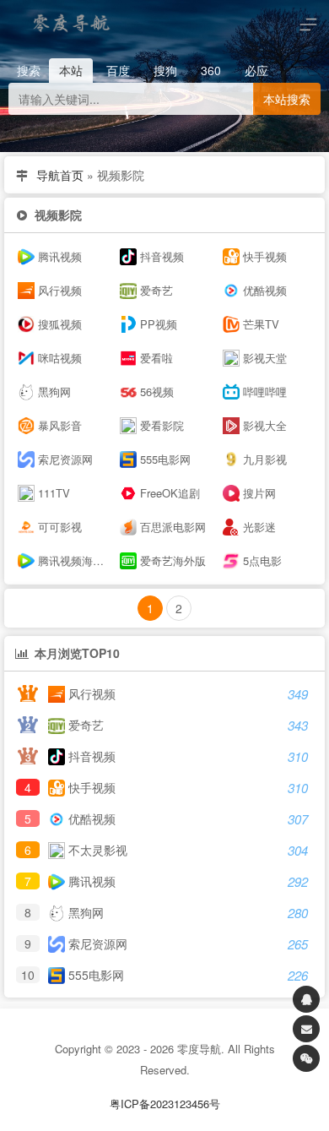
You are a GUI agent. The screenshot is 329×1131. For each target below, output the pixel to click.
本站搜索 (286, 98)
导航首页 (60, 174)
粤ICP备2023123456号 (165, 1104)
